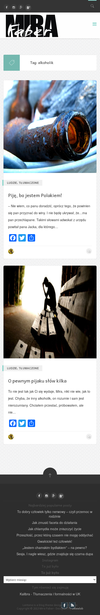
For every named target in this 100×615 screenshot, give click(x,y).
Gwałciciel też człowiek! (54, 541)
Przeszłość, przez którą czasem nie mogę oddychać (55, 535)
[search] (92, 5)
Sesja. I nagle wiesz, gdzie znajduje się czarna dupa (55, 553)
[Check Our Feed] (72, 605)
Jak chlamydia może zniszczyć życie (54, 528)
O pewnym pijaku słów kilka (37, 380)
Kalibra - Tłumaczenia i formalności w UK (50, 594)
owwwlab (77, 608)
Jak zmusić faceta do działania (54, 522)
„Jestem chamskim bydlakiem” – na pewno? (54, 547)
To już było (50, 572)
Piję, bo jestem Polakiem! (35, 195)
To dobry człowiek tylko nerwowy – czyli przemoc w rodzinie (54, 514)
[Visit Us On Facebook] (64, 605)
